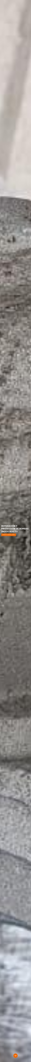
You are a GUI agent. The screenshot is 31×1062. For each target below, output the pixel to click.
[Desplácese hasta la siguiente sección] (15, 1055)
